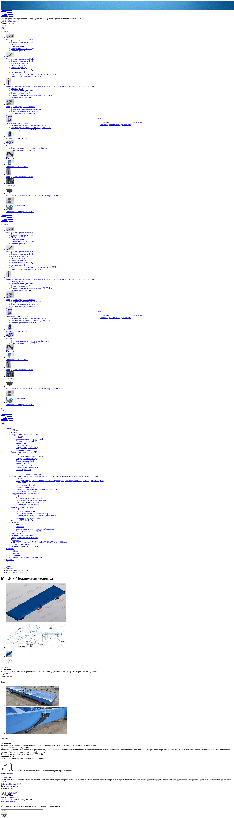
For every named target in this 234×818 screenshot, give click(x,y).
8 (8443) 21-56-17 (10, 21)
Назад (15, 430)
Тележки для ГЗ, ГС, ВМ (21, 97)
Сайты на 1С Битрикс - (11, 784)
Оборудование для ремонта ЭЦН (20, 59)
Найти (4, 813)
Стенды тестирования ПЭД (22, 49)
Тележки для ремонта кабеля (23, 113)
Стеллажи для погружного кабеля (25, 111)
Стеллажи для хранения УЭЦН (24, 150)
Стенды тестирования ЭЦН (22, 70)
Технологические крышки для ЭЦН (26, 76)
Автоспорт (10, 186)
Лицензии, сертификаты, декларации (115, 125)
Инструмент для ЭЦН (20, 63)
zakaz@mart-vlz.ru (8, 802)
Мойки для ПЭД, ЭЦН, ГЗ (17, 138)
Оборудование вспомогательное (19, 177)
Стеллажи (10, 146)
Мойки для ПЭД (18, 44)
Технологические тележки (17, 123)
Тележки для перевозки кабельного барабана (29, 125)
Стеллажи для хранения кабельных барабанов (30, 148)
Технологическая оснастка (17, 167)
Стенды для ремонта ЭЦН (22, 61)
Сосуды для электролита (16, 205)
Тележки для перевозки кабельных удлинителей (31, 128)
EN (141, 122)
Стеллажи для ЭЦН (19, 68)
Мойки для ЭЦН (18, 65)
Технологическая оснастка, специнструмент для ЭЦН (33, 74)
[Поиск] (3, 423)
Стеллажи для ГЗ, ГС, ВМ (22, 91)
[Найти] (3, 28)
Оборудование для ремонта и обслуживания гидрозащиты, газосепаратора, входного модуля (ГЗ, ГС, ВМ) (50, 86)
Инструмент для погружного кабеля (26, 109)
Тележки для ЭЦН (18, 72)
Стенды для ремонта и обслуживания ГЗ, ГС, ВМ (31, 95)
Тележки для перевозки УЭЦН (24, 130)
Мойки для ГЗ (17, 89)
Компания (99, 118)
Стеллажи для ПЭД (19, 46)
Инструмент (11, 158)
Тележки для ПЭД (18, 51)
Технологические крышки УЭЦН (20, 212)
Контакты (135, 122)
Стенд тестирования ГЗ (21, 93)
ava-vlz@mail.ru (7, 797)
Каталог (4, 31)
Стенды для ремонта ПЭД (22, 42)
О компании (105, 122)
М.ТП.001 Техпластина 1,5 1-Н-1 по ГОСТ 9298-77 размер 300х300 (34, 196)
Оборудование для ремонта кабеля (20, 107)
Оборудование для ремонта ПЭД (19, 40)
